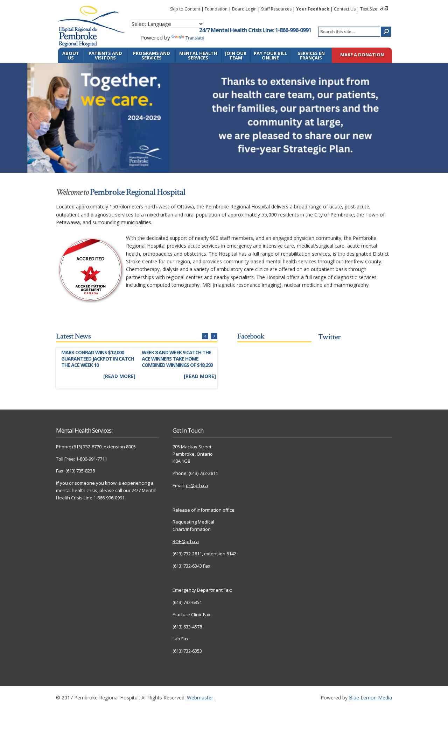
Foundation (216, 9)
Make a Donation (362, 55)
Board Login (244, 9)
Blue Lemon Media (370, 697)
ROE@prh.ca (186, 541)
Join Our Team (235, 55)
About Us (70, 55)
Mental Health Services (198, 55)
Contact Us (345, 9)
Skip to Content (185, 9)
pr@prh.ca (197, 485)
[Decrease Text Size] (381, 9)
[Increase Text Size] (386, 9)
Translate (195, 38)
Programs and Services (151, 55)
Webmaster (200, 697)
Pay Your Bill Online (270, 55)
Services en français (311, 55)
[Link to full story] (98, 364)
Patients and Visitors (105, 55)
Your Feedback (312, 9)
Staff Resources (276, 9)
